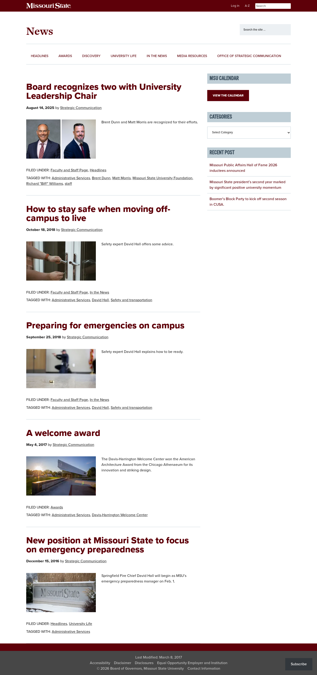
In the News (99, 292)
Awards (57, 507)
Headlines (98, 170)
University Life (80, 623)
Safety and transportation (131, 300)
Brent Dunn (101, 178)
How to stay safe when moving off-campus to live (98, 214)
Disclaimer (122, 663)
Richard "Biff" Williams (44, 183)
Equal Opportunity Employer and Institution (192, 663)
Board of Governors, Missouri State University (147, 668)
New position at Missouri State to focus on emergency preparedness (107, 545)
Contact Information (204, 668)
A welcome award (63, 433)
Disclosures (144, 663)
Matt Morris (121, 178)
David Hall (100, 300)
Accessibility (100, 663)
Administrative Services (71, 178)
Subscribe (299, 664)
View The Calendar (228, 95)
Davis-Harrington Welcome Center (120, 515)
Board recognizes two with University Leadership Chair (103, 91)
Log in (235, 6)
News (39, 30)
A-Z (247, 6)
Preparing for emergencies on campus (105, 325)
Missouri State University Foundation (162, 178)
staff (68, 183)
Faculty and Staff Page (69, 170)
